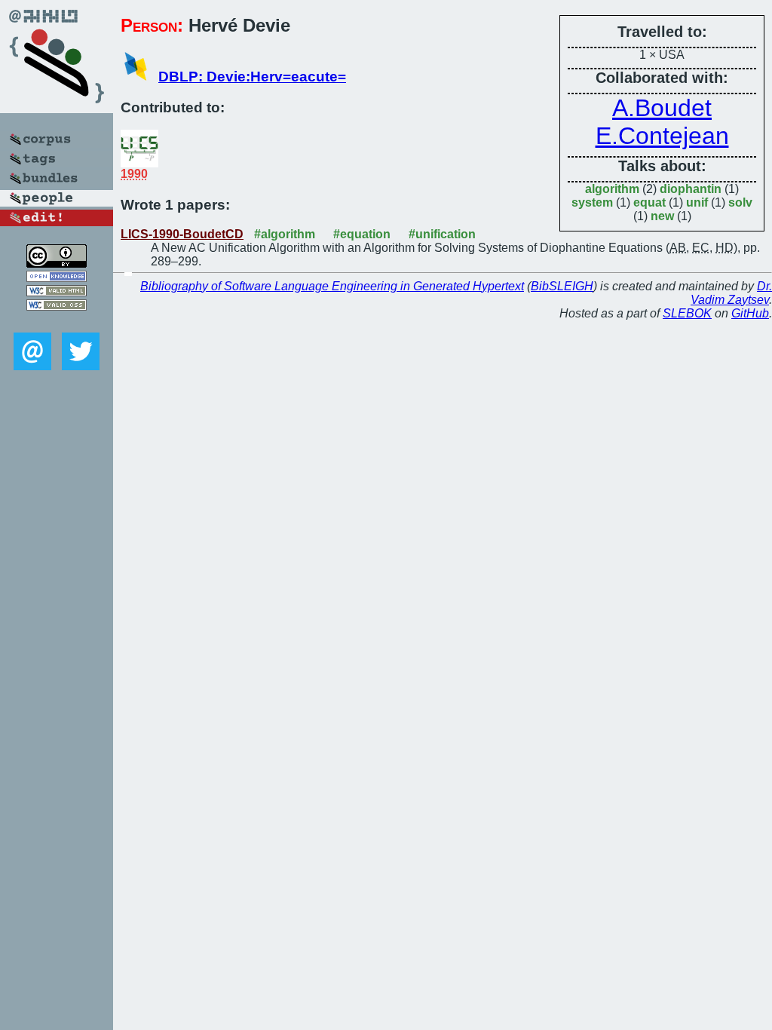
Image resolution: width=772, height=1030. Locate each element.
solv (740, 202)
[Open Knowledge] (56, 277)
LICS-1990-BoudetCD (182, 234)
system (592, 202)
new (662, 216)
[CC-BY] (56, 263)
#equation (362, 234)
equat (649, 202)
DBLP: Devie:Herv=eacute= (252, 76)
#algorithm (284, 234)
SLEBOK (687, 313)
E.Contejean (662, 135)
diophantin (690, 188)
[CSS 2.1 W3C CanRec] (56, 321)
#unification (442, 234)
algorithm (612, 188)
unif (697, 202)
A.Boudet (662, 107)
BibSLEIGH (562, 286)
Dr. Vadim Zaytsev (731, 293)
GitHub (750, 313)
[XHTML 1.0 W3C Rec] (56, 292)
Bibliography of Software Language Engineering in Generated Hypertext (332, 286)
